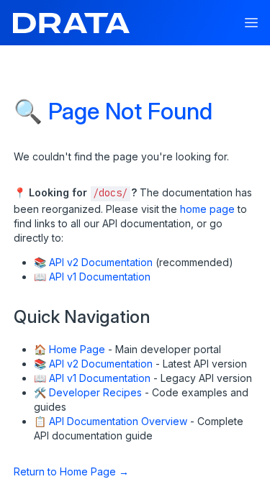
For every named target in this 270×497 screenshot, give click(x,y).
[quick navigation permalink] (7, 311)
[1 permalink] (27, 470)
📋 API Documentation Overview (110, 421)
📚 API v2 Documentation (93, 262)
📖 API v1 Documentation (92, 276)
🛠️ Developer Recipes (88, 392)
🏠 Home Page (69, 349)
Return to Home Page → (71, 471)
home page (207, 209)
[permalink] (7, 191)
